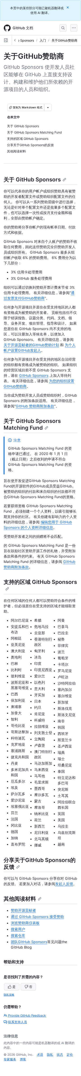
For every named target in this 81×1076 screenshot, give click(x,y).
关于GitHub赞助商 (64, 40)
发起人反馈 (64, 884)
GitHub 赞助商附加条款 (35, 406)
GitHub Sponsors (21, 40)
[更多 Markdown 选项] (48, 107)
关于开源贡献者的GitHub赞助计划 (31, 345)
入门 (43, 40)
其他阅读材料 (20, 898)
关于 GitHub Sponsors (32, 179)
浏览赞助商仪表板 (25, 923)
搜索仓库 (18, 935)
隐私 (50, 1054)
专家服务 (10, 1059)
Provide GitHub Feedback (27, 1015)
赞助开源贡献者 (23, 910)
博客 (23, 1059)
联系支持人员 (17, 1022)
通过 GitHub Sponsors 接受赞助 (37, 916)
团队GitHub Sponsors (29, 942)
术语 (40, 1054)
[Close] (68, 7)
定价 (70, 1054)
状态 (60, 1054)
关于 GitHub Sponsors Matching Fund (32, 424)
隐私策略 (9, 994)
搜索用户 (18, 929)
